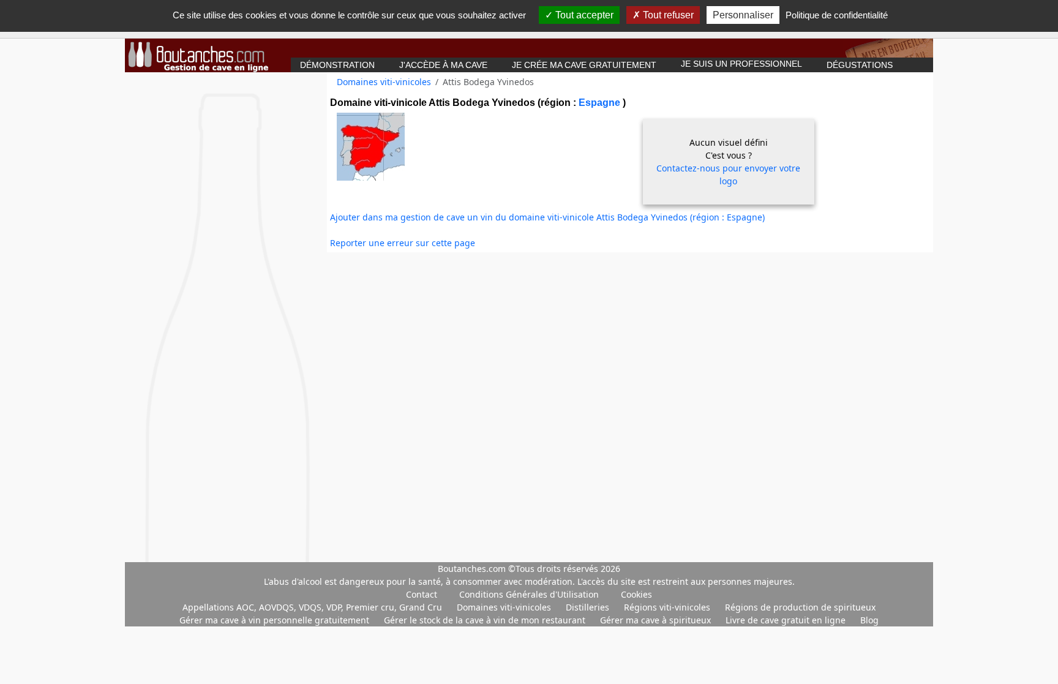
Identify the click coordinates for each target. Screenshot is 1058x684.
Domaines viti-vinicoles (384, 82)
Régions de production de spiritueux (800, 607)
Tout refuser (667, 15)
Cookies (636, 594)
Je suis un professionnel (741, 64)
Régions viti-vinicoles (668, 607)
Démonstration (337, 65)
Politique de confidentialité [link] (837, 15)
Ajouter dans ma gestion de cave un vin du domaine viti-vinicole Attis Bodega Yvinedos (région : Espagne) (547, 217)
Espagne (601, 102)
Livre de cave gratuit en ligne (787, 620)
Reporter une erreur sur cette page (402, 243)
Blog (869, 620)
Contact (421, 594)
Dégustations (860, 65)
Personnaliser (743, 15)
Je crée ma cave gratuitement (584, 65)
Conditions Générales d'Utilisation (529, 594)
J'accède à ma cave (443, 65)
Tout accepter (583, 15)
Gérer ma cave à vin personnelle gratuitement (275, 620)
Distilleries (589, 607)
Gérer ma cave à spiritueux (656, 620)
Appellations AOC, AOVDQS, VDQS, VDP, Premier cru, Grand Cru (313, 607)
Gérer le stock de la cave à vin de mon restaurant (486, 620)
